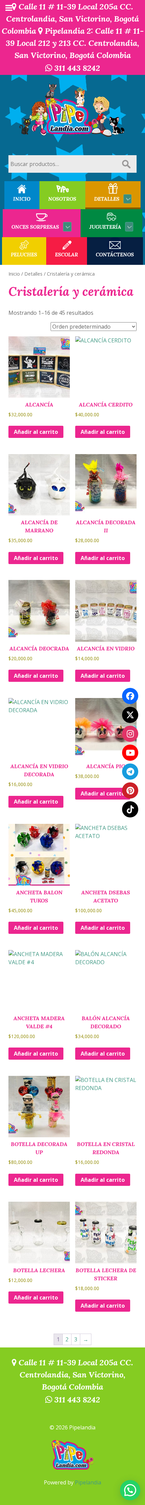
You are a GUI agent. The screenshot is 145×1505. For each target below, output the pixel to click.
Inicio (14, 273)
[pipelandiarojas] (130, 753)
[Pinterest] (130, 790)
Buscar (126, 164)
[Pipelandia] (72, 110)
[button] (130, 1490)
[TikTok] (130, 809)
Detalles (33, 273)
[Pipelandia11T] (130, 715)
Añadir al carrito (36, 432)
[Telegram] (130, 771)
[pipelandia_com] (130, 734)
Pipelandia (88, 1482)
